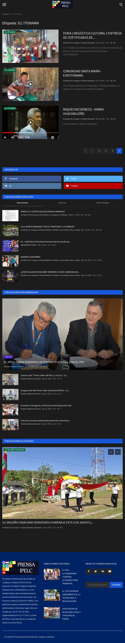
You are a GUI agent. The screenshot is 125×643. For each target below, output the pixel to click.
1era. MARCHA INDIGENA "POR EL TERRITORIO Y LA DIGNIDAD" (48, 226)
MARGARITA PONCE (28, 245)
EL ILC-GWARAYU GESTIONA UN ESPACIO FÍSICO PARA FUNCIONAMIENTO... (50, 522)
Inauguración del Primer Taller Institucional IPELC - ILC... (45, 390)
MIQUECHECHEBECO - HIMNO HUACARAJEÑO (83, 111)
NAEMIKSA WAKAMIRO (30, 256)
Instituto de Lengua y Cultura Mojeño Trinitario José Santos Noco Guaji (50, 230)
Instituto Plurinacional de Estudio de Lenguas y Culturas (44, 215)
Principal (5, 14)
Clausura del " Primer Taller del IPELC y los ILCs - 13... (44, 375)
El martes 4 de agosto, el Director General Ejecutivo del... (47, 405)
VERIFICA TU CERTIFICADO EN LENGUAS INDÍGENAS (43, 211)
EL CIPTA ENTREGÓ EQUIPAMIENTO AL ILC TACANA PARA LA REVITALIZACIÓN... (71, 596)
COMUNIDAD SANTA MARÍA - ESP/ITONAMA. (82, 73)
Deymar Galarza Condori (14, 367)
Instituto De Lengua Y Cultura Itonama (78, 43)
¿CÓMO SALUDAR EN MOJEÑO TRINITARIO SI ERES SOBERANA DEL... (50, 272)
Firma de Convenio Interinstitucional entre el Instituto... (45, 420)
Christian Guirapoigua (11, 528)
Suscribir (116, 584)
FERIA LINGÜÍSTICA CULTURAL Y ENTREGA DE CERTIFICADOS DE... (92, 35)
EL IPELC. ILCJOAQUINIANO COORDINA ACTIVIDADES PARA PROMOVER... (70, 577)
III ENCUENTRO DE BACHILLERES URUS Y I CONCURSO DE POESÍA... (71, 614)
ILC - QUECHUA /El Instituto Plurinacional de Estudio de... (46, 241)
